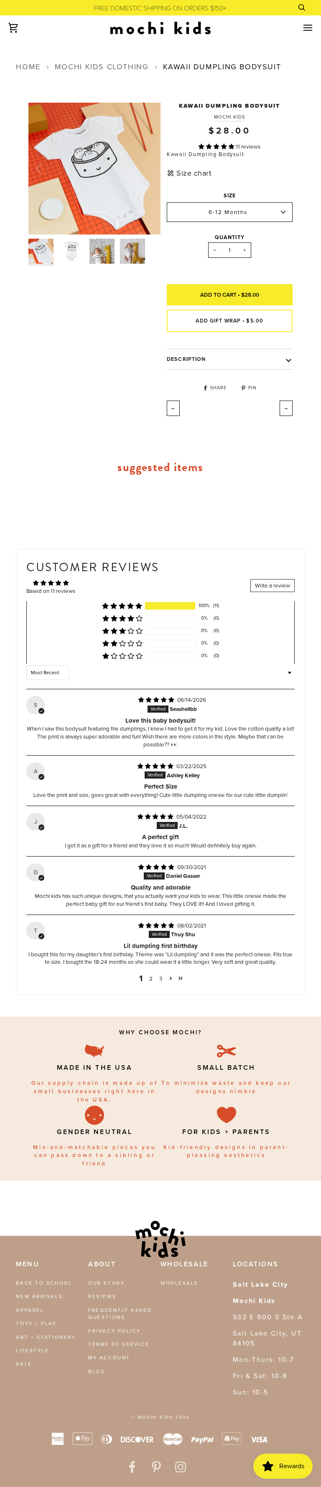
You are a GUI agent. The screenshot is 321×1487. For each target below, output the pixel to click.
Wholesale (179, 1283)
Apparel (30, 1310)
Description (186, 359)
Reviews (102, 1296)
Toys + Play (36, 1323)
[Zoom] (44, 219)
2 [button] (151, 978)
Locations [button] (256, 1264)
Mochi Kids (229, 117)
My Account (109, 1357)
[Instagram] (180, 1467)
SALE (24, 1364)
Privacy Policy (114, 1331)
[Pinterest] (156, 1467)
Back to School (44, 1283)
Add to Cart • (229, 294)
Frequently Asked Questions (120, 1313)
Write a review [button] (272, 585)
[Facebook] (132, 1467)
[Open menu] (300, 27)
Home (28, 66)
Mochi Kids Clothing (102, 66)
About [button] (102, 1264)
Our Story (106, 1283)
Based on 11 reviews (50, 591)
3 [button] (161, 978)
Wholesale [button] (184, 1264)
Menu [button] (27, 1264)
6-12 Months (228, 212)
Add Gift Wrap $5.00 (229, 321)
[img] (157, 700)
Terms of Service (118, 1344)
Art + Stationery (46, 1337)
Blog (96, 1371)
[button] (217, 146)
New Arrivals (39, 1296)
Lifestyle (32, 1350)
